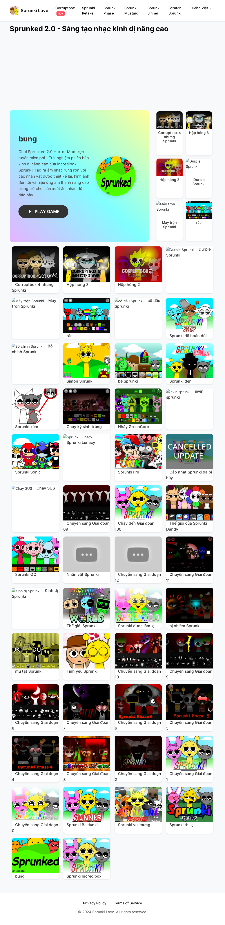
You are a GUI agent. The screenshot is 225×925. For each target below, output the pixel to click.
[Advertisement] (112, 74)
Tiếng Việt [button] (200, 8)
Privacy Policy (94, 903)
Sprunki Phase (109, 10)
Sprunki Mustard (131, 10)
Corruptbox (65, 10)
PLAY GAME (47, 211)
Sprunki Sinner (153, 10)
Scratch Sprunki (175, 10)
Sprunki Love (34, 10)
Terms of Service (128, 903)
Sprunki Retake (88, 10)
